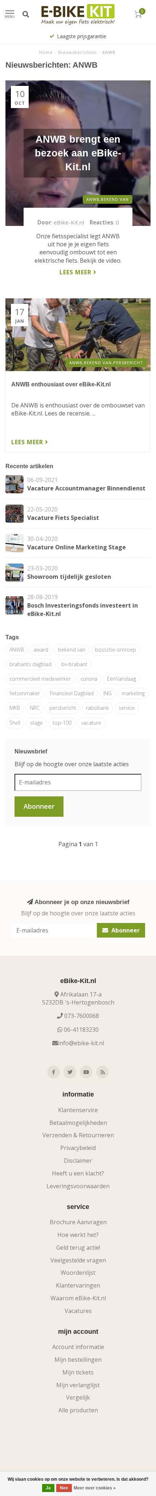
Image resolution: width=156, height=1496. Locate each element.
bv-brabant (74, 664)
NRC (35, 707)
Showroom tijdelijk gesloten (69, 577)
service (127, 707)
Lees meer (76, 272)
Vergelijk (78, 1397)
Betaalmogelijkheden (78, 1123)
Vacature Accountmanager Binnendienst (86, 488)
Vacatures (78, 1311)
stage (36, 722)
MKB (14, 707)
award (41, 649)
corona (89, 678)
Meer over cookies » (95, 1488)
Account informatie (78, 1347)
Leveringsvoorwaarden (78, 1186)
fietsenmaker (24, 693)
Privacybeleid (78, 1148)
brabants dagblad (30, 664)
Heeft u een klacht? (78, 1173)
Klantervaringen (78, 1285)
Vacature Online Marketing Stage (76, 547)
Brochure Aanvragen (78, 1222)
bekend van (71, 649)
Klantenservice (78, 1110)
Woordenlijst (78, 1273)
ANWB (16, 649)
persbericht (62, 707)
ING (107, 693)
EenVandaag (121, 678)
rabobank (97, 707)
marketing (133, 693)
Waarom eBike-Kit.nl (78, 1298)
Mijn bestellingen (78, 1360)
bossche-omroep (115, 649)
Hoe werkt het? (78, 1235)
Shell (14, 722)
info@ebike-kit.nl (81, 1043)
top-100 (62, 722)
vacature (91, 722)
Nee (64, 1488)
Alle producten (78, 1410)
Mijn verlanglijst (78, 1385)
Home (46, 52)
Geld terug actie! (78, 1248)
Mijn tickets (78, 1372)
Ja (48, 1488)
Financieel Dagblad (72, 693)
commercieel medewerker (40, 678)
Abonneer (39, 806)
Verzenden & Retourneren (78, 1135)
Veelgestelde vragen (78, 1260)
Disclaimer (78, 1161)
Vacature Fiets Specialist (63, 518)
